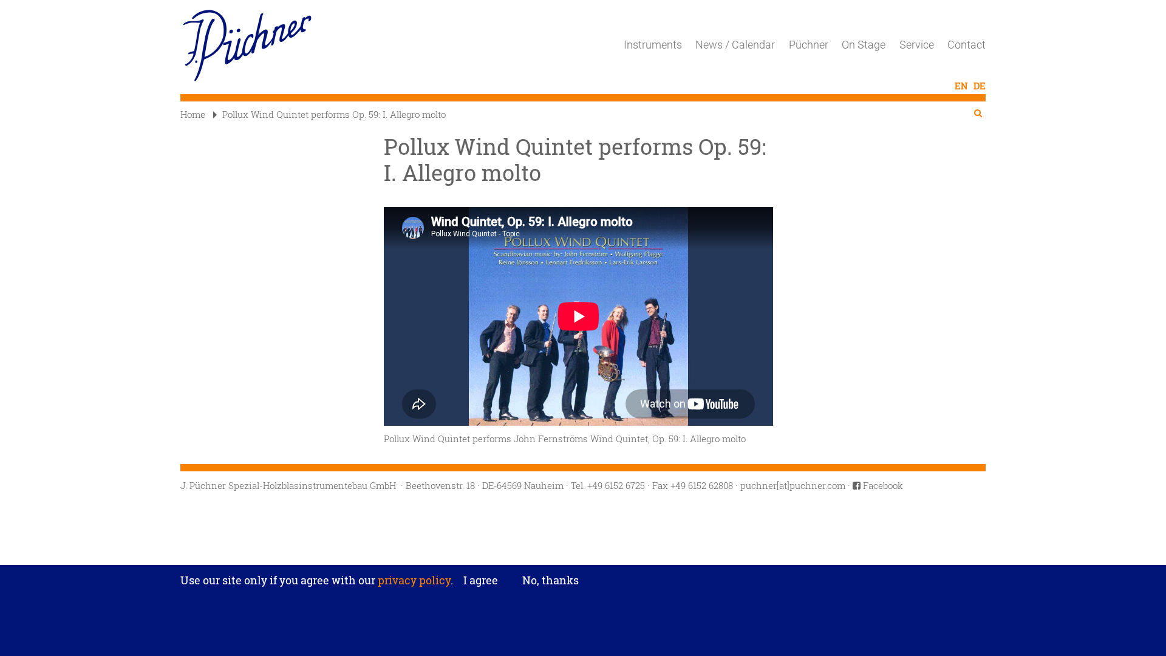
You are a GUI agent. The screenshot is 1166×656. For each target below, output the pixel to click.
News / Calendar (735, 44)
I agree (480, 581)
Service (916, 44)
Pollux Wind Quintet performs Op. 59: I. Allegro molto (334, 114)
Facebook (882, 485)
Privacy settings (583, 556)
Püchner (808, 44)
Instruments (653, 44)
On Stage (863, 44)
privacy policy (413, 580)
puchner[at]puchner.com (792, 485)
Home (192, 114)
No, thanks (550, 580)
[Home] (251, 45)
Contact (966, 44)
